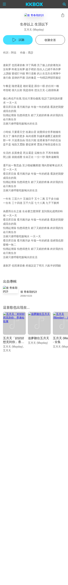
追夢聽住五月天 (38, 338)
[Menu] (4, 4)
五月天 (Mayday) (34, 29)
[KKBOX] (34, 4)
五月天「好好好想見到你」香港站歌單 (13, 342)
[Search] (64, 4)
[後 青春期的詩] (34, 15)
